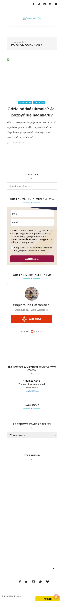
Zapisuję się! (32, 258)
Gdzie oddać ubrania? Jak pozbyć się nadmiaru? (32, 112)
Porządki (25, 102)
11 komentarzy (17, 142)
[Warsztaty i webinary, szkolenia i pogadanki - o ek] (32, 502)
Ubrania (39, 102)
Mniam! (48, 598)
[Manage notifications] (56, 596)
